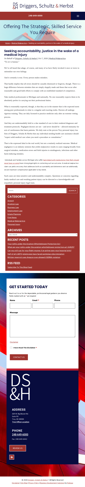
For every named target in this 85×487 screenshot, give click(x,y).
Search (72, 190)
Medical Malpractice (57, 58)
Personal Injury (14, 224)
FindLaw (70, 483)
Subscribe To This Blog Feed (20, 267)
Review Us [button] (17, 448)
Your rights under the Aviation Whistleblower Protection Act (34, 244)
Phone (57, 300)
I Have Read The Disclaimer (25, 348)
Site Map (24, 483)
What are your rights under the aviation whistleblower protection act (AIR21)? (41, 247)
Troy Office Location (20, 422)
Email (35, 300)
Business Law (13, 207)
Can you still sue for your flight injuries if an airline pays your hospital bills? (39, 250)
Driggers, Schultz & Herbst (26, 58)
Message (14, 312)
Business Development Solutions (52, 483)
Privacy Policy (34, 483)
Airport (11, 200)
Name (12, 300)
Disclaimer (14, 342)
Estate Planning (14, 214)
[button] (78, 16)
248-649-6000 (35, 16)
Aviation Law (13, 204)
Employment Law (15, 211)
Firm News (12, 217)
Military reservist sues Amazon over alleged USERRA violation (34, 257)
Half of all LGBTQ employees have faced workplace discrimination (36, 254)
